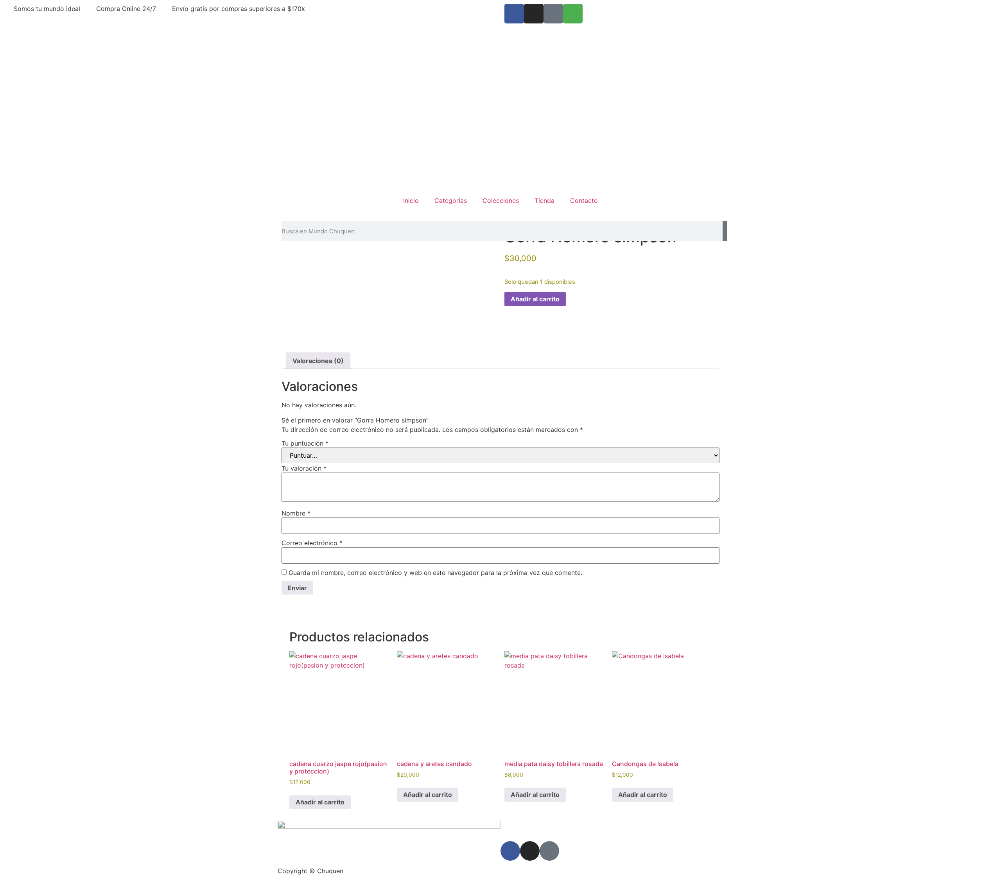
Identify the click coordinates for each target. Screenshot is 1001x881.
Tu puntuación (305, 443)
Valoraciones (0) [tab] (318, 361)
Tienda (544, 200)
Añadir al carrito (535, 299)
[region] (500, 105)
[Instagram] (534, 13)
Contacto (584, 200)
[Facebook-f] (514, 13)
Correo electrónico (312, 543)
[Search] (725, 231)
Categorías (450, 200)
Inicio (411, 200)
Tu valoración (304, 468)
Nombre (296, 513)
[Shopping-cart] (573, 13)
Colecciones (501, 200)
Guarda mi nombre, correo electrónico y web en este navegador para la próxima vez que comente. (435, 572)
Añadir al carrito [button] (320, 802)
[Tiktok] (553, 13)
